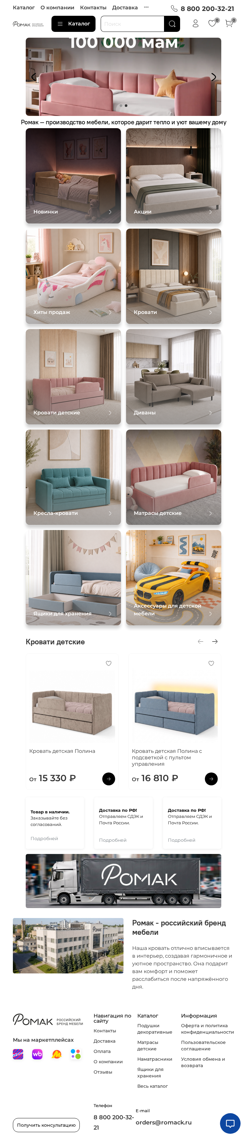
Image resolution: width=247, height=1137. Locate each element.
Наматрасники (154, 1059)
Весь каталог (152, 1086)
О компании (57, 8)
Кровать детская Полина (62, 751)
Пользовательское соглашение (203, 1045)
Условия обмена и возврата (203, 1062)
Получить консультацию (46, 1125)
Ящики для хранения (150, 1072)
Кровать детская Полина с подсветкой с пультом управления (167, 757)
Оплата (102, 1051)
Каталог (24, 8)
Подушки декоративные (154, 1029)
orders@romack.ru (164, 1122)
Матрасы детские (147, 1045)
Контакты (93, 8)
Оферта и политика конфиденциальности (207, 1029)
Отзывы (103, 1072)
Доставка (125, 8)
